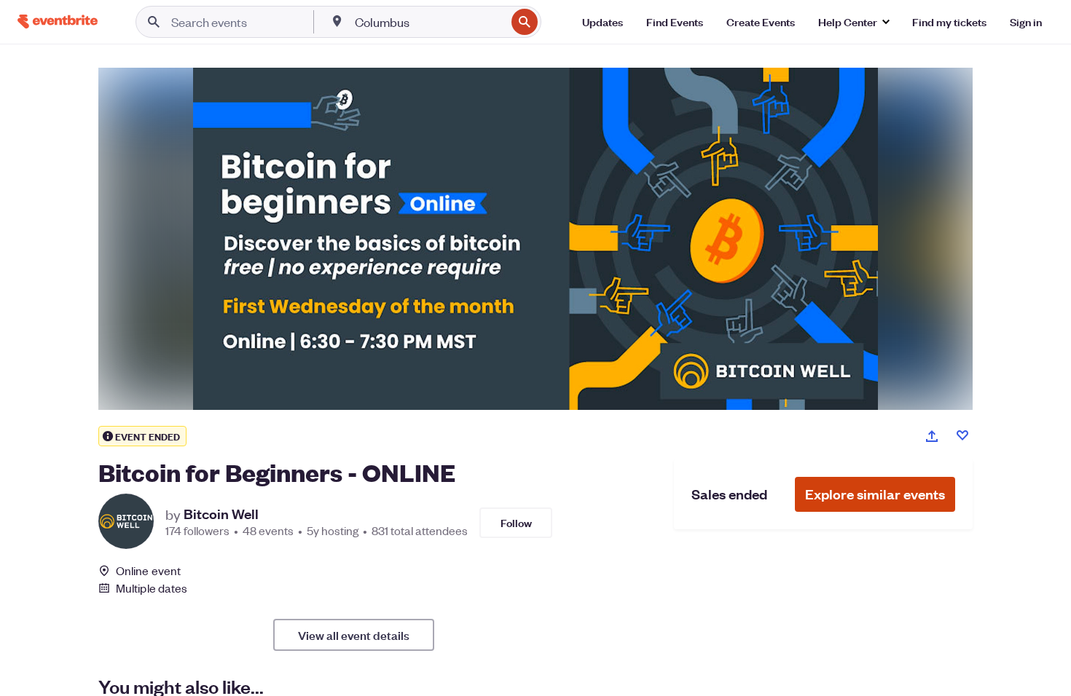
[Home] (57, 21)
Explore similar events (875, 494)
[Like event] (962, 435)
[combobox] (428, 22)
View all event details (353, 635)
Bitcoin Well (221, 514)
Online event (148, 570)
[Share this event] (931, 436)
